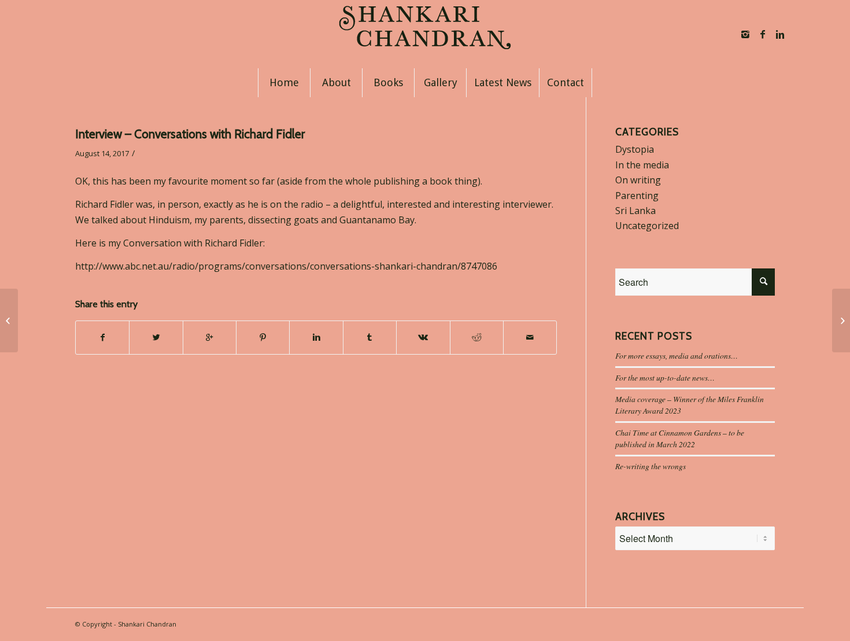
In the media (642, 165)
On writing (638, 180)
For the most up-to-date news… (665, 377)
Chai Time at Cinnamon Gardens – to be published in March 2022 (679, 438)
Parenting (637, 195)
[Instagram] (745, 34)
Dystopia (634, 149)
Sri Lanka (635, 210)
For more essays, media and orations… (676, 355)
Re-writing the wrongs (650, 466)
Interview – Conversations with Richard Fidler (190, 134)
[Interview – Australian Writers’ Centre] (9, 320)
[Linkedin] (780, 34)
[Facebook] (762, 34)
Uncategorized (647, 225)
